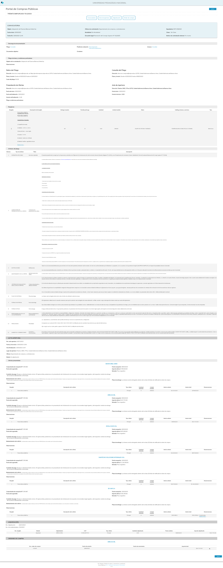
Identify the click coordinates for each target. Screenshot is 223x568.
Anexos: (149, 47)
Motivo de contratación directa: (175, 35)
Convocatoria (92, 18)
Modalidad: (88, 32)
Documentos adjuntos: (12, 51)
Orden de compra (129, 18)
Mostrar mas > (20, 144)
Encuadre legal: (89, 35)
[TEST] (210, 548)
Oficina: (8, 354)
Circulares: (80, 51)
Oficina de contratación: (92, 29)
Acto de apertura (104, 18)
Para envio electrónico (95, 48)
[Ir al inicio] (2, 3)
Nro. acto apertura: (11, 341)
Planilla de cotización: (83, 47)
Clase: (168, 32)
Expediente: (169, 29)
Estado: (8, 357)
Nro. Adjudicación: (10, 525)
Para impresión (93, 47)
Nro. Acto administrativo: (12, 527)
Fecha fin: (10, 35)
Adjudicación (116, 18)
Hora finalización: (11, 347)
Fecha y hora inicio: (11, 344)
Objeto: (9, 29)
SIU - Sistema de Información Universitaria (115, 565)
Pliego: (8, 47)
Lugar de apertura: (11, 350)
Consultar (13, 47)
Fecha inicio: (10, 32)
